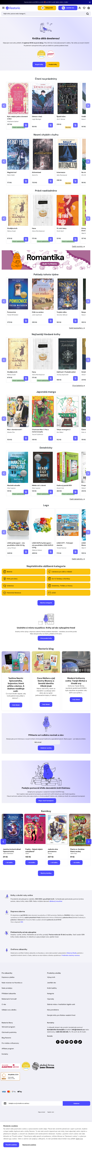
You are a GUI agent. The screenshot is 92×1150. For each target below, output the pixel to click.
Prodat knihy (53, 64)
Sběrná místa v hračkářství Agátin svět (61, 1004)
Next (88, 841)
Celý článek (16, 705)
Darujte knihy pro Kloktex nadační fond (61, 1015)
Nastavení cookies (29, 1145)
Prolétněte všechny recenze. (71, 955)
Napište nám (50, 1112)
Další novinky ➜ (78, 246)
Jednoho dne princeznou (53, 850)
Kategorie (50, 993)
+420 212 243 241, (62, 1032)
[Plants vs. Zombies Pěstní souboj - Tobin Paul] (79, 830)
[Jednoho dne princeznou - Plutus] (57, 830)
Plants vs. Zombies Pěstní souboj (77, 850)
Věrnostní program (8, 1027)
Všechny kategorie (46, 603)
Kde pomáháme (53, 1010)
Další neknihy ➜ (78, 559)
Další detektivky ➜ (77, 499)
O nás (4, 1004)
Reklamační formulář (9, 999)
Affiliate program (8, 1049)
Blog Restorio (6, 1038)
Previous (3, 841)
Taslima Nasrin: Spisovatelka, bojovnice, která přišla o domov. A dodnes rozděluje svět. (15, 684)
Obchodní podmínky (9, 1032)
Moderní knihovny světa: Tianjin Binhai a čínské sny (76, 681)
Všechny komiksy (46, 873)
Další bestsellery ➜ (77, 328)
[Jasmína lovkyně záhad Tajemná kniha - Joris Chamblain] (12, 830)
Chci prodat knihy (46, 638)
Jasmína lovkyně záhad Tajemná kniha (12, 850)
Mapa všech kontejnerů (46, 801)
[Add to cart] (26, 125)
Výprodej (50, 999)
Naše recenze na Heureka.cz (12, 983)
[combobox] (46, 13)
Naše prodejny (7, 988)
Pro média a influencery (10, 1043)
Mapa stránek (41, 1112)
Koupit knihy (39, 64)
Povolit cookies (11, 1145)
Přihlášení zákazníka (9, 993)
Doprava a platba (8, 977)
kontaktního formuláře (56, 1030)
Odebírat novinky (46, 748)
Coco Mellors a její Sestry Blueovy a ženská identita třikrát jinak (46, 682)
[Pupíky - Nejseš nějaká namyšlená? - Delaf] (35, 830)
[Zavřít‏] (90, 2)
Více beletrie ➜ (78, 385)
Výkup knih (51, 977)
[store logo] (13, 8)
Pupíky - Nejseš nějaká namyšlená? (34, 850)
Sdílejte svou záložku (9, 1010)
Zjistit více (79, 1139)
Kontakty (5, 1054)
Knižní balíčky (52, 988)
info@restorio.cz (78, 1030)
